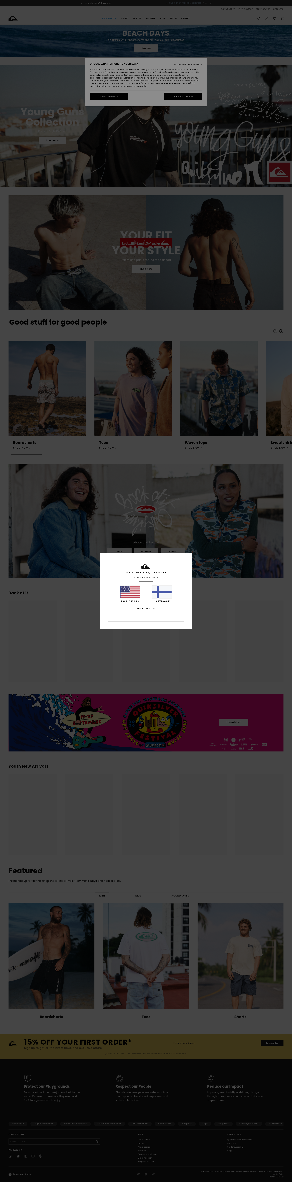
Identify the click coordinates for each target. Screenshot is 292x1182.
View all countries (146, 608)
